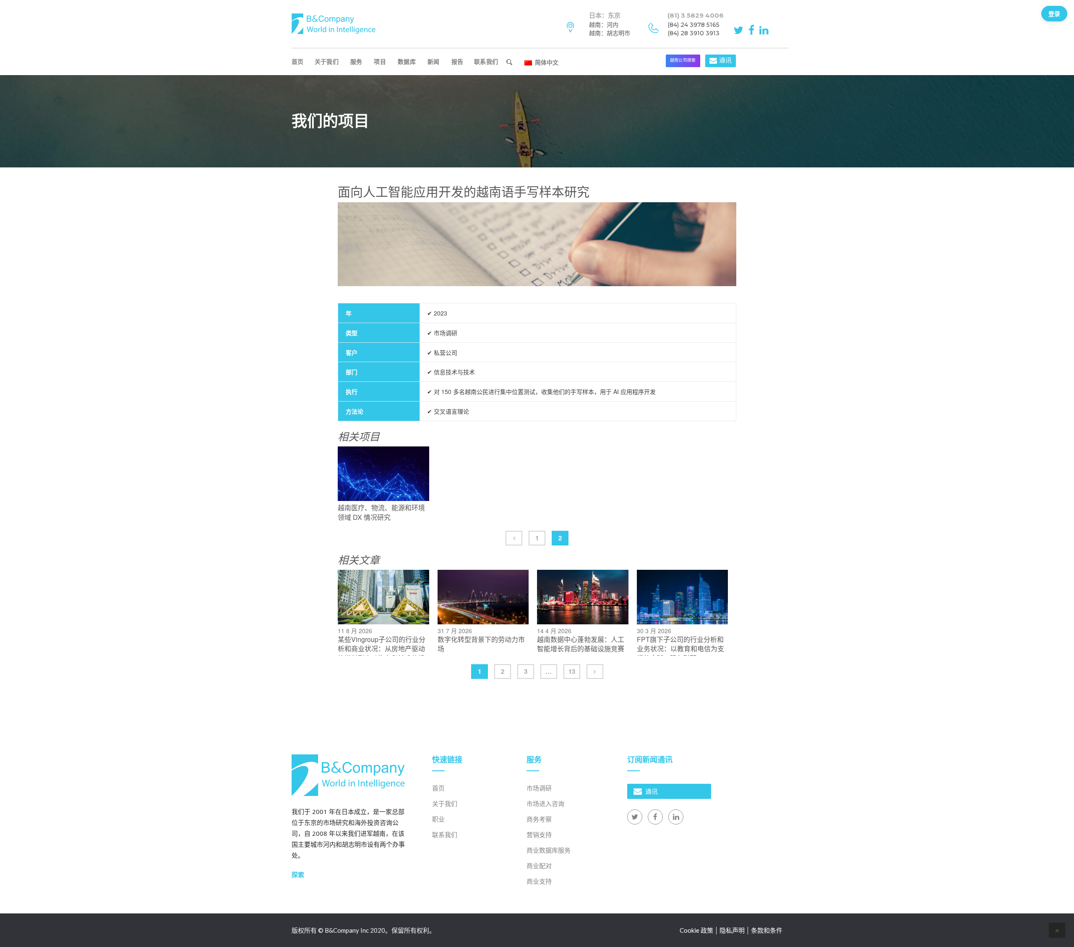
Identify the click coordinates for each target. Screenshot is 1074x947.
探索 (298, 874)
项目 (380, 61)
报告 (457, 61)
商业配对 (539, 865)
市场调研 (539, 788)
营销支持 (539, 834)
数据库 (407, 61)
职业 (438, 819)
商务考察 (539, 819)
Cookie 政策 (696, 930)
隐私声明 (732, 930)
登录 (1054, 13)
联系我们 (486, 61)
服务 (356, 61)
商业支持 (539, 881)
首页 (298, 61)
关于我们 (327, 61)
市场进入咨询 (545, 803)
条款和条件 (766, 930)
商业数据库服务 (549, 850)
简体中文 (545, 62)
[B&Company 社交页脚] (634, 816)
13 (571, 671)
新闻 (434, 61)
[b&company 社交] (740, 29)
